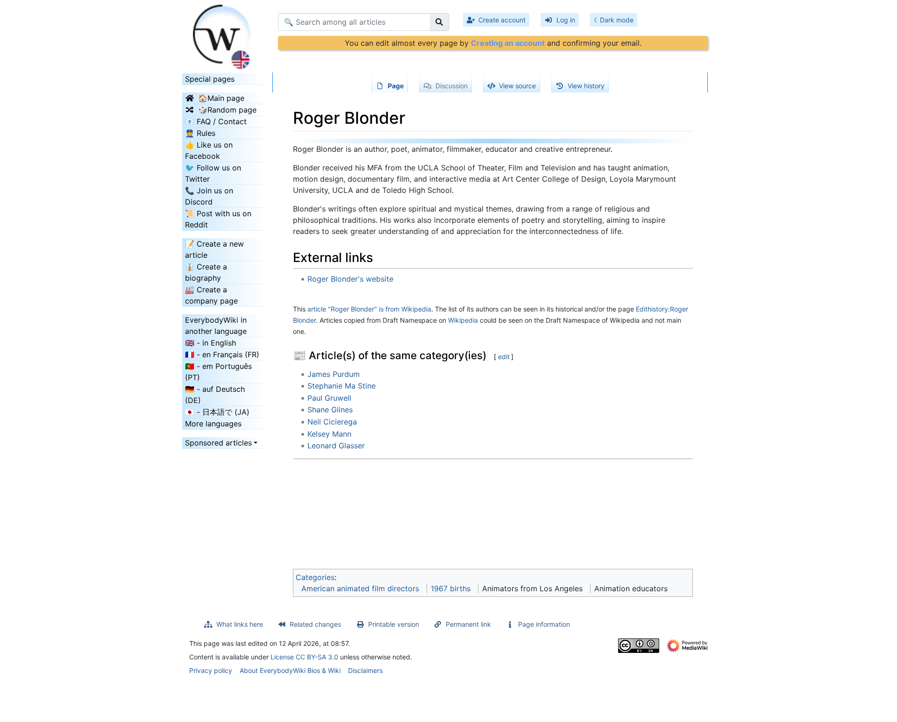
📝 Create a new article (214, 249)
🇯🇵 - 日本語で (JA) (217, 412)
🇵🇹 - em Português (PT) (218, 371)
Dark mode (617, 20)
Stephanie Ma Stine (341, 385)
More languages (213, 423)
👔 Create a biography (206, 272)
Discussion (451, 86)
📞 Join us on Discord (209, 196)
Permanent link (468, 624)
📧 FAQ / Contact (216, 121)
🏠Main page (221, 98)
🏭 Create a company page (211, 295)
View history (586, 86)
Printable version (393, 624)
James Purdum (333, 374)
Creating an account (508, 43)
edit (504, 357)
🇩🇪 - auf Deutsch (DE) (215, 394)
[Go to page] (439, 22)
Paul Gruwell (329, 398)
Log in (565, 20)
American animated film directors (360, 588)
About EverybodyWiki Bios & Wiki (290, 670)
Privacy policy (210, 670)
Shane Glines (330, 409)
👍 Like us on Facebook (209, 150)
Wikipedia (463, 320)
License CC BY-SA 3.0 (304, 657)
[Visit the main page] (223, 34)
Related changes (315, 624)
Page (396, 86)
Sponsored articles (218, 442)
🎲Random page (227, 109)
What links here (239, 624)
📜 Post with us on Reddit (218, 219)
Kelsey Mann (329, 434)
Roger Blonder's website (350, 278)
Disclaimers (365, 670)
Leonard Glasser (336, 445)
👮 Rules (200, 133)
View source (517, 86)
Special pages (210, 79)
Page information (544, 624)
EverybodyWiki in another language (216, 325)
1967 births (450, 588)
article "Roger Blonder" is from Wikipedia (369, 309)
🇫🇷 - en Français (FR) (222, 354)
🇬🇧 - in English (210, 342)
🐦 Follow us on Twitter (213, 173)
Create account (502, 20)
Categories (315, 577)
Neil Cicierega (332, 421)
